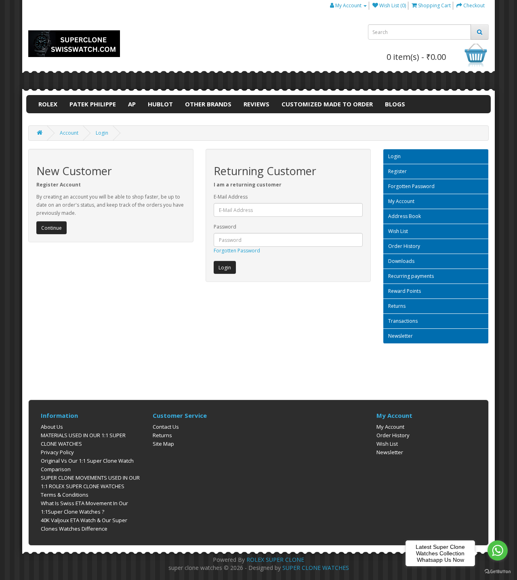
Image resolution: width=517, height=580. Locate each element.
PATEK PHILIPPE (92, 104)
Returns (397, 306)
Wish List (398, 231)
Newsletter (400, 335)
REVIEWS (256, 104)
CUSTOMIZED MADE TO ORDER (327, 104)
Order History (404, 246)
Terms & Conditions (64, 494)
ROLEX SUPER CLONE (275, 559)
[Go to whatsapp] (498, 550)
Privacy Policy (57, 452)
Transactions (403, 321)
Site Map (163, 443)
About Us (52, 426)
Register (397, 171)
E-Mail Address (231, 196)
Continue (51, 227)
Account (69, 132)
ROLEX (47, 104)
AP (132, 104)
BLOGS (395, 104)
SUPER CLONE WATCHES (315, 568)
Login (102, 132)
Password (225, 226)
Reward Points (404, 291)
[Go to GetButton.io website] (498, 571)
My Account (401, 201)
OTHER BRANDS (208, 104)
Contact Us (166, 426)
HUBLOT (160, 104)
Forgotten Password (237, 250)
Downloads (401, 261)
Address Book (404, 216)
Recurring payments (411, 276)
